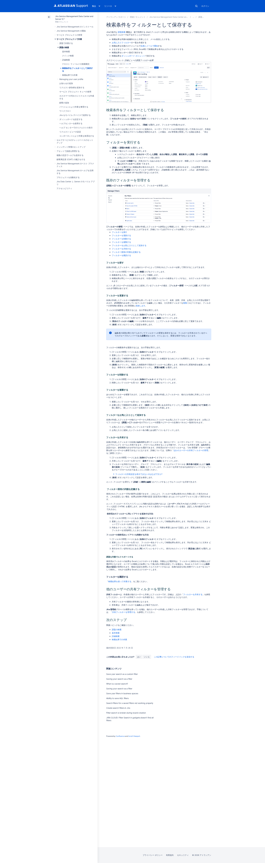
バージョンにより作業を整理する (73, 107)
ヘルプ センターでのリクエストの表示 (76, 127)
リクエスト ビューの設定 (70, 132)
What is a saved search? (117, 684)
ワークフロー (65, 111)
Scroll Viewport (134, 736)
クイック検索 (68, 55)
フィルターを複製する (121, 242)
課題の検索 (64, 47)
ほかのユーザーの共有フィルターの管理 (191, 450)
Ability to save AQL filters (117, 698)
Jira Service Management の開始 (71, 31)
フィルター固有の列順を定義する (126, 252)
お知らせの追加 (66, 83)
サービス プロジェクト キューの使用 (75, 91)
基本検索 (66, 51)
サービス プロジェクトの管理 (69, 35)
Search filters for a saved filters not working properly (129, 703)
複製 (185, 303)
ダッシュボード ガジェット (133, 56)
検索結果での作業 (69, 75)
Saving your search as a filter (119, 679)
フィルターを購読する (121, 255)
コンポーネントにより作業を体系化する (76, 136)
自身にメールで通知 (149, 46)
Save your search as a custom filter (122, 674)
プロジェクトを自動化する (68, 177)
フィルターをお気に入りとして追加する (129, 245)
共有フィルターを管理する (123, 612)
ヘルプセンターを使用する (70, 123)
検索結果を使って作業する (119, 581)
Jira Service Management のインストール (75, 26)
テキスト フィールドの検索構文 (76, 64)
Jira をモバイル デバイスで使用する (75, 115)
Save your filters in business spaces (122, 693)
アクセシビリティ (64, 188)
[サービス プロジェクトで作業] (193, 17)
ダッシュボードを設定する (70, 119)
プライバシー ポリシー (152, 855)
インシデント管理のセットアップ (71, 147)
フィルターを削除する (121, 239)
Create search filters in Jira (118, 708)
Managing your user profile (71, 79)
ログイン (205, 6)
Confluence (120, 736)
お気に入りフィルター (121, 42)
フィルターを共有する (121, 249)
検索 (196, 6)
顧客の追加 (64, 102)
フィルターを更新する (121, 235)
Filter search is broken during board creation (126, 713)
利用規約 (170, 855)
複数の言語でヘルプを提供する (70, 155)
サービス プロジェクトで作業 (69, 39)
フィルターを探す (119, 232)
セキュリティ (183, 855)
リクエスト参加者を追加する (71, 87)
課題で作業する (66, 43)
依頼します (140, 305)
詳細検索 (66, 60)
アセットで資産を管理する (68, 151)
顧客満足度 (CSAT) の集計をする (71, 159)
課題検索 (121, 32)
